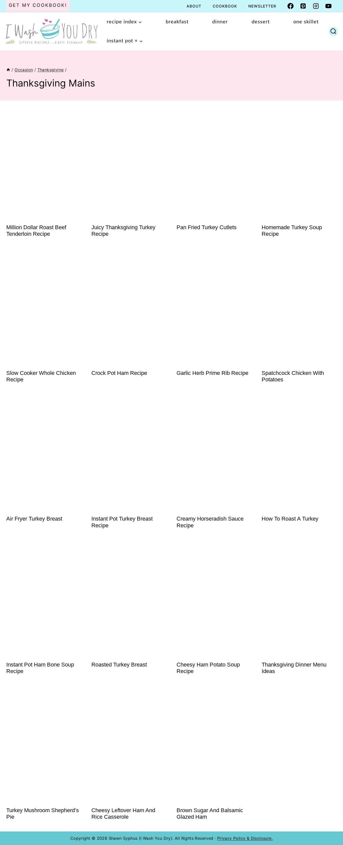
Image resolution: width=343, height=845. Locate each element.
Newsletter (262, 6)
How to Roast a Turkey (290, 519)
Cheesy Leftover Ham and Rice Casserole (123, 813)
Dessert (261, 21)
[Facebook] (290, 6)
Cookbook (225, 6)
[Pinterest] (303, 6)
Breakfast (177, 21)
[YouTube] (328, 6)
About (194, 6)
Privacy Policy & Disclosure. (245, 838)
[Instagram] (316, 6)
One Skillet (306, 21)
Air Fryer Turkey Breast (34, 519)
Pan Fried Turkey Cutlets (207, 227)
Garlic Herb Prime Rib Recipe (212, 373)
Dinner (220, 21)
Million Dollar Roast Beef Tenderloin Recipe (36, 230)
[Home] (8, 69)
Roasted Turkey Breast (119, 664)
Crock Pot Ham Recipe (119, 373)
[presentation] (43, 163)
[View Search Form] (333, 31)
